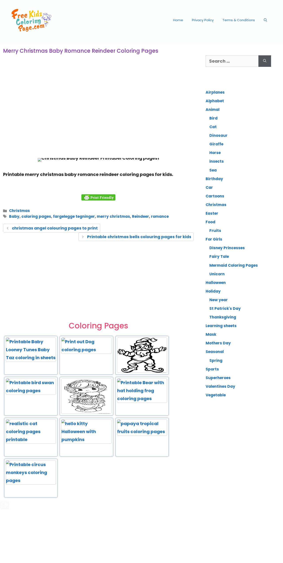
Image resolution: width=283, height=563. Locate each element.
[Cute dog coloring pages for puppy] (86, 350)
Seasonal (215, 351)
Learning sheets (221, 325)
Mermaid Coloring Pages (233, 265)
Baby (14, 216)
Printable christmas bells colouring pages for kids (139, 236)
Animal (213, 109)
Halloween (216, 282)
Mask (211, 334)
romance (160, 216)
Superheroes (218, 377)
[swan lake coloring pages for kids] (31, 391)
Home (178, 20)
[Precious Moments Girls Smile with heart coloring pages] (86, 413)
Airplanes (215, 92)
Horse (215, 152)
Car (209, 187)
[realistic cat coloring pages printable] (31, 439)
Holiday (213, 291)
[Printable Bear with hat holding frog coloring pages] (142, 398)
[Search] (264, 61)
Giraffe (216, 144)
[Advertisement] (98, 118)
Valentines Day (220, 386)
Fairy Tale (219, 256)
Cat (213, 126)
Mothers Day (218, 343)
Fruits (215, 230)
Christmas (19, 210)
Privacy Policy (203, 20)
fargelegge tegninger (74, 216)
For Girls (214, 239)
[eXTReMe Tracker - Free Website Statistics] (4, 508)
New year (218, 300)
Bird (213, 118)
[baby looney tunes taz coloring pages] (31, 358)
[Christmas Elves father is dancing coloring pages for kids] (142, 372)
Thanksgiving (222, 317)
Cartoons (215, 196)
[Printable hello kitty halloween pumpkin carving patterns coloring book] (86, 439)
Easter (212, 213)
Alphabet (215, 101)
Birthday (214, 178)
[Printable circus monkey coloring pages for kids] (31, 480)
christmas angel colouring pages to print (55, 228)
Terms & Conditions (238, 20)
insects (216, 161)
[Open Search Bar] (265, 20)
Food (210, 222)
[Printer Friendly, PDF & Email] (98, 197)
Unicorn (217, 274)
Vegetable (216, 395)
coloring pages (36, 216)
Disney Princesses (227, 248)
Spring (215, 360)
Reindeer (140, 216)
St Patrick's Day (225, 308)
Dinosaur (218, 135)
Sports (212, 369)
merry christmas (113, 216)
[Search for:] (232, 61)
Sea (213, 170)
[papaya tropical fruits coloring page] (142, 431)
